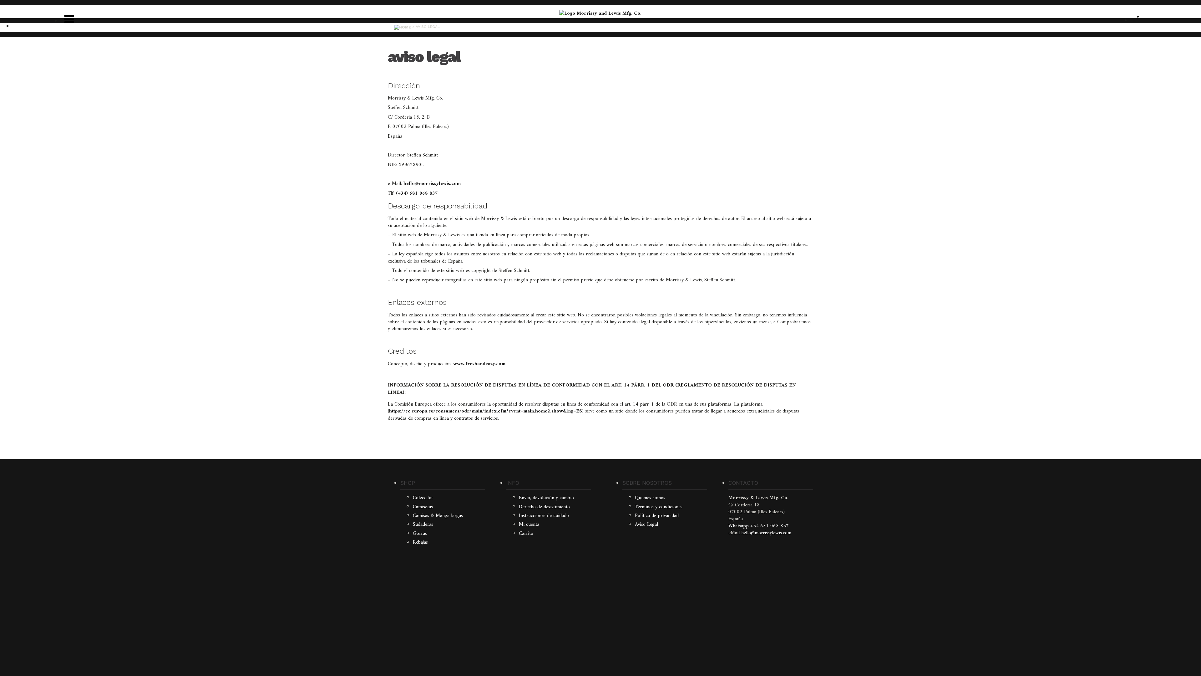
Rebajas (420, 542)
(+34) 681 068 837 (417, 193)
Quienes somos (650, 498)
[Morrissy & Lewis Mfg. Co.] (600, 13)
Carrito (526, 533)
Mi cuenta (529, 524)
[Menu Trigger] (69, 18)
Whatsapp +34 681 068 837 (758, 526)
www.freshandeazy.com (479, 364)
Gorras (420, 533)
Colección (423, 498)
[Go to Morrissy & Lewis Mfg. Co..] (402, 26)
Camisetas (423, 507)
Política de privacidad (657, 515)
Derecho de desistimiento (544, 507)
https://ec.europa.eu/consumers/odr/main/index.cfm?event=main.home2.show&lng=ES (485, 411)
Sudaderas (423, 524)
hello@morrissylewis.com (432, 183)
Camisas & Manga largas (438, 515)
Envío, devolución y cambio (546, 498)
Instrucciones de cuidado (544, 515)
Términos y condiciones (658, 507)
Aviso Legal (646, 524)
